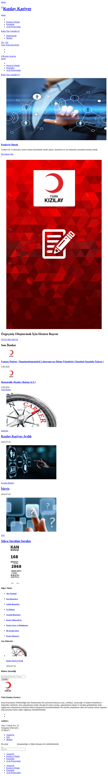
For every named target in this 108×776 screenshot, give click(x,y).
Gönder (5, 679)
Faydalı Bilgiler (7, 483)
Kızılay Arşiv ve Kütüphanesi (17, 625)
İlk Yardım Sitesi (12, 631)
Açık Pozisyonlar (13, 27)
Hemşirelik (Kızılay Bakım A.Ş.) (18, 382)
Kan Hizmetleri (12, 599)
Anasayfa (10, 735)
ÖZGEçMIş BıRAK (9, 339)
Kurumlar (10, 24)
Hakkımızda (11, 36)
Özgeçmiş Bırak (12, 45)
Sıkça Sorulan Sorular (16, 541)
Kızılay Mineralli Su (14, 620)
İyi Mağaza (10, 609)
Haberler (4, 431)
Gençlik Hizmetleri (13, 615)
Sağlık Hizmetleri (12, 604)
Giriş (3, 45)
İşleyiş (5, 488)
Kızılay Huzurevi (12, 636)
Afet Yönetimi (11, 594)
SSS (3, 535)
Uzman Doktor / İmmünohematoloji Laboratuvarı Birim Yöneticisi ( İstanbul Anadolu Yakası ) (52, 361)
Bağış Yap (5, 31)
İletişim (9, 38)
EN (6, 42)
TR (2, 42)
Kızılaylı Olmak (13, 22)
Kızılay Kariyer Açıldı (16, 436)
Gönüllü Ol (14, 31)
